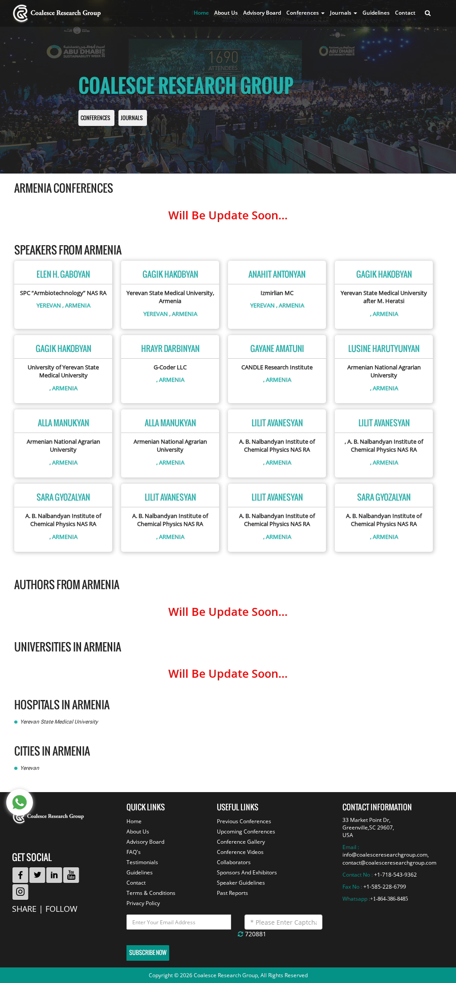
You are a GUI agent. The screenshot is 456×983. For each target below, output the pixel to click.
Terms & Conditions (150, 893)
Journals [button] (341, 12)
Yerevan (49, 305)
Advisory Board (262, 12)
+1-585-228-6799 (384, 886)
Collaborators (234, 862)
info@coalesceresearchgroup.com (385, 854)
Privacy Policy (143, 903)
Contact (405, 12)
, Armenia (76, 305)
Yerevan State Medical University (59, 722)
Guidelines (376, 12)
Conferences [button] (303, 12)
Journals (131, 118)
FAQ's (133, 852)
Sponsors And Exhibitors (247, 872)
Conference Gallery (241, 841)
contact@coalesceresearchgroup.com (389, 862)
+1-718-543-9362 (395, 874)
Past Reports (232, 893)
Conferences (95, 118)
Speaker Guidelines (241, 882)
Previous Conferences (244, 821)
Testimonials (142, 862)
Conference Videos (240, 852)
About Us (226, 12)
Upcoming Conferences (246, 831)
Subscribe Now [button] (148, 952)
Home (201, 12)
